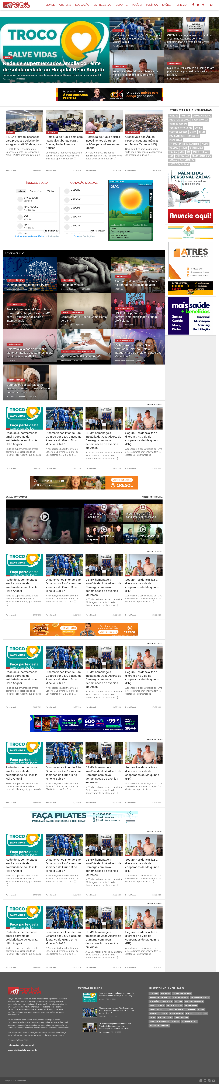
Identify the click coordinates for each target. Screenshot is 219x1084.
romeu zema (193, 136)
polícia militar (177, 136)
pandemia (185, 116)
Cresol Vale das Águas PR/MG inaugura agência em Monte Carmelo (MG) (141, 140)
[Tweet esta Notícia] (52, 53)
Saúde (166, 4)
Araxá (193, 132)
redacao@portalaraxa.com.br (21, 1045)
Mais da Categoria (155, 405)
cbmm (202, 132)
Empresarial (102, 4)
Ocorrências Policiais (180, 128)
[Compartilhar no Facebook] (47, 53)
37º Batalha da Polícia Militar (184, 144)
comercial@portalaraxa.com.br (22, 1050)
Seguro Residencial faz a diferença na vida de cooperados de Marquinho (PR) (142, 438)
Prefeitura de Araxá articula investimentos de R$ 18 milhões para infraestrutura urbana (103, 142)
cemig (184, 148)
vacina (198, 128)
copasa (173, 160)
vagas (205, 144)
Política (152, 4)
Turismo (181, 4)
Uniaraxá (173, 148)
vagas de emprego (178, 132)
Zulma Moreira (187, 160)
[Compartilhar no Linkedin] (61, 53)
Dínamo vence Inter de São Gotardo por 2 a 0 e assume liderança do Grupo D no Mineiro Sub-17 (63, 438)
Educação (82, 4)
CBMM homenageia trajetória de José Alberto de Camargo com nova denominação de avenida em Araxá (103, 440)
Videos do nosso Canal (152, 497)
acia (182, 152)
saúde (196, 152)
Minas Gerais (175, 140)
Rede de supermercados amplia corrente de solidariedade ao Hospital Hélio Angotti (22, 438)
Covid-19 (173, 116)
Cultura (65, 4)
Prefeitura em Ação (179, 164)
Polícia (137, 4)
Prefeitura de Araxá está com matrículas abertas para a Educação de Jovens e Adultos (64, 142)
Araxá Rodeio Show (201, 156)
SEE (188, 152)
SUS (171, 156)
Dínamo (205, 152)
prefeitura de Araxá (179, 120)
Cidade (50, 4)
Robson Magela (200, 120)
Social (101, 999)
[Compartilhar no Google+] (57, 53)
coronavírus (196, 148)
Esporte (122, 4)
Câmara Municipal (202, 116)
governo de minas (178, 124)
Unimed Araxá (182, 156)
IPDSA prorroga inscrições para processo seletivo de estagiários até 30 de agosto (24, 140)
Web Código (21, 1081)
